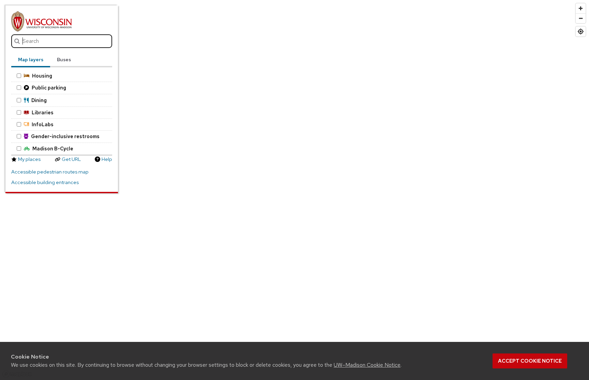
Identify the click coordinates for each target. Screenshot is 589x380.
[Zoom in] (581, 8)
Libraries (43, 112)
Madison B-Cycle (52, 148)
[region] (294, 190)
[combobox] (61, 41)
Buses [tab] (64, 59)
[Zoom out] (581, 18)
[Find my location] (581, 31)
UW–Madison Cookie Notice (367, 364)
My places (29, 159)
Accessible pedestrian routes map (50, 171)
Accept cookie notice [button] (530, 361)
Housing (42, 75)
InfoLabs (43, 124)
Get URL (71, 159)
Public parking (49, 87)
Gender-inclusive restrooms (65, 136)
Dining (39, 100)
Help (107, 159)
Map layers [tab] (30, 59)
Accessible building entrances (45, 182)
